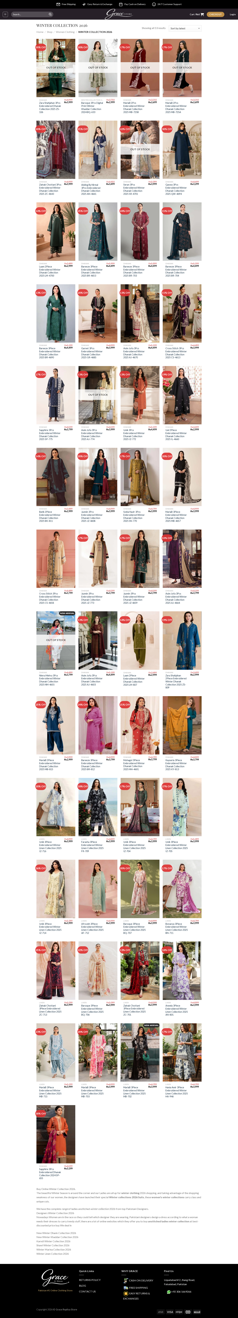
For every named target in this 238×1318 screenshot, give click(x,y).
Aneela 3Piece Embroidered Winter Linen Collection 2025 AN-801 (176, 1010)
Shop (49, 31)
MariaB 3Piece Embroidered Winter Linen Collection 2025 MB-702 (134, 1092)
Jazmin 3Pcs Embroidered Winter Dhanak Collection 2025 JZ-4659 (134, 598)
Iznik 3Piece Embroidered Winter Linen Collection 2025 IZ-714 (50, 928)
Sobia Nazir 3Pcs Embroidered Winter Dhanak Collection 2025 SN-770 (134, 516)
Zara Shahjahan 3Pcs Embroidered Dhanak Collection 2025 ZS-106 (50, 107)
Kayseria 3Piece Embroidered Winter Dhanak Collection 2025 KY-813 (176, 765)
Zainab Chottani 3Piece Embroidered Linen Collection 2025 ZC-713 (50, 1010)
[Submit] (50, 14)
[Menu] (5, 14)
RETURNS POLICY (90, 1279)
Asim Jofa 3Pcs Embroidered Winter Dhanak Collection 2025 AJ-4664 (176, 598)
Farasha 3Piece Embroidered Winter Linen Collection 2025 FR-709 (92, 846)
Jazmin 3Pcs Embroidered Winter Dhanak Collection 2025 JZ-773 (92, 598)
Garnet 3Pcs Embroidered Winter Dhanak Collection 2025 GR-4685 (92, 353)
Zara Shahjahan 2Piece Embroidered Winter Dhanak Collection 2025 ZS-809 (176, 681)
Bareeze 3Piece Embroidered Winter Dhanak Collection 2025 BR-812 (92, 765)
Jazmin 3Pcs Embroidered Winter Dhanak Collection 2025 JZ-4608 (92, 516)
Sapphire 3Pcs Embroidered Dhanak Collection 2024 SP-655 (50, 1174)
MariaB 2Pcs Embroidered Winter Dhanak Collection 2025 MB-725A (176, 107)
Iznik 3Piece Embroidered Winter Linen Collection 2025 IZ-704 (134, 846)
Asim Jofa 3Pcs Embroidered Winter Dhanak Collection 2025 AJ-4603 (92, 680)
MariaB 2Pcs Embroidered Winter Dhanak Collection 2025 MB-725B (134, 107)
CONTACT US (87, 1291)
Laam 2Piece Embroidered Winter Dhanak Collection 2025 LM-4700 (50, 271)
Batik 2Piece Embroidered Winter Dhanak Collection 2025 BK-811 (50, 516)
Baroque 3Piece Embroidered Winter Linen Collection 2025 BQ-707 (134, 928)
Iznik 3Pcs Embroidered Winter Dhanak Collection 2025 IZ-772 (134, 435)
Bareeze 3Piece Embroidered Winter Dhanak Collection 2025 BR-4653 (92, 271)
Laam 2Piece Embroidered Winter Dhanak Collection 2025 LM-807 (134, 680)
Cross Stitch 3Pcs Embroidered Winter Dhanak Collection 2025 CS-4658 (50, 598)
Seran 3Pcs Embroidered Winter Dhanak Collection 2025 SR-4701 (134, 189)
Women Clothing (65, 31)
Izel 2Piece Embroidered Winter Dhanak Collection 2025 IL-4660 (176, 435)
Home (39, 31)
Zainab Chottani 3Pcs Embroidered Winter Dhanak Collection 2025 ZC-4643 (50, 189)
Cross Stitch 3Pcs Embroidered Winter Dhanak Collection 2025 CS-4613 (176, 353)
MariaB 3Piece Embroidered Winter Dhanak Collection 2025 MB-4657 (176, 516)
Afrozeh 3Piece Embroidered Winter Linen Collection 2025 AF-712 (92, 928)
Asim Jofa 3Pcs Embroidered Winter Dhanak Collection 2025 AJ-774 (92, 435)
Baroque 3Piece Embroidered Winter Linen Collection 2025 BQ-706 (92, 1010)
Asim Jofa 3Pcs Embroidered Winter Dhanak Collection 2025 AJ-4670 (134, 353)
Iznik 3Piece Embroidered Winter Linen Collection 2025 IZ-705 (176, 846)
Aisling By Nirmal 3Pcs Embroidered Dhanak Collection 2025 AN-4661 (90, 189)
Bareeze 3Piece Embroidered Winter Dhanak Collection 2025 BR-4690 (50, 353)
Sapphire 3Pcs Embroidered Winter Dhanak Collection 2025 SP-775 (50, 435)
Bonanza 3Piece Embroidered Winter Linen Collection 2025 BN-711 (176, 928)
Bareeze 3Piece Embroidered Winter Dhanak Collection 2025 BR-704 (176, 271)
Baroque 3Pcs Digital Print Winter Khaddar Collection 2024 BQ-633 (92, 107)
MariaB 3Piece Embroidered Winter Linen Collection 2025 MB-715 (50, 1092)
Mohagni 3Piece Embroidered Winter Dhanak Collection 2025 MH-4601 (134, 765)
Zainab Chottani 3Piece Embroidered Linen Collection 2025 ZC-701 (134, 1010)
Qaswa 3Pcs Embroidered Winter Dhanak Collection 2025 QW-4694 (176, 189)
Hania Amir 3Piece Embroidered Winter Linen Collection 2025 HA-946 (176, 1092)
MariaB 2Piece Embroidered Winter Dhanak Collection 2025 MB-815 (50, 765)
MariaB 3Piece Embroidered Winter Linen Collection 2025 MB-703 (92, 1092)
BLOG (82, 1285)
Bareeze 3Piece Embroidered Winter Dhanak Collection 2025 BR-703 (134, 271)
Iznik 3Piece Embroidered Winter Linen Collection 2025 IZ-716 (50, 846)
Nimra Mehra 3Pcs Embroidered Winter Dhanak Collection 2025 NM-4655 (50, 680)
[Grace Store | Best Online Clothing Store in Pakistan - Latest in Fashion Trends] (119, 14)
